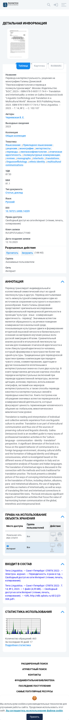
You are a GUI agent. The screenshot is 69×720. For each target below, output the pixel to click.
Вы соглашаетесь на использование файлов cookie (34, 710)
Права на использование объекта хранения (26, 516)
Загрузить (27, 252)
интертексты (43, 148)
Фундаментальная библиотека (34, 680)
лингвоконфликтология (33, 151)
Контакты (34, 674)
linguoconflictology (17, 161)
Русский (10, 202)
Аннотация (14, 281)
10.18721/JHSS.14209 (18, 211)
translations (52, 158)
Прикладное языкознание (37, 145)
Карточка (39, 65)
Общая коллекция (16, 135)
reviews (11, 158)
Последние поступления (35, 686)
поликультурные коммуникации (42, 155)
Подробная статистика (18, 645)
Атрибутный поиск (34, 669)
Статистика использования (28, 612)
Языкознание (13, 145)
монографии (26, 148)
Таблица (23, 65)
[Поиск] (48, 4)
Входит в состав (18, 564)
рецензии (12, 148)
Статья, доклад (14, 192)
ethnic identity (37, 161)
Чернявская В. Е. (15, 117)
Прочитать (12, 252)
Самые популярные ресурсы (34, 691)
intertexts (38, 158)
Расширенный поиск (34, 663)
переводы (12, 151)
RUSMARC (56, 65)
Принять (34, 716)
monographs (24, 158)
